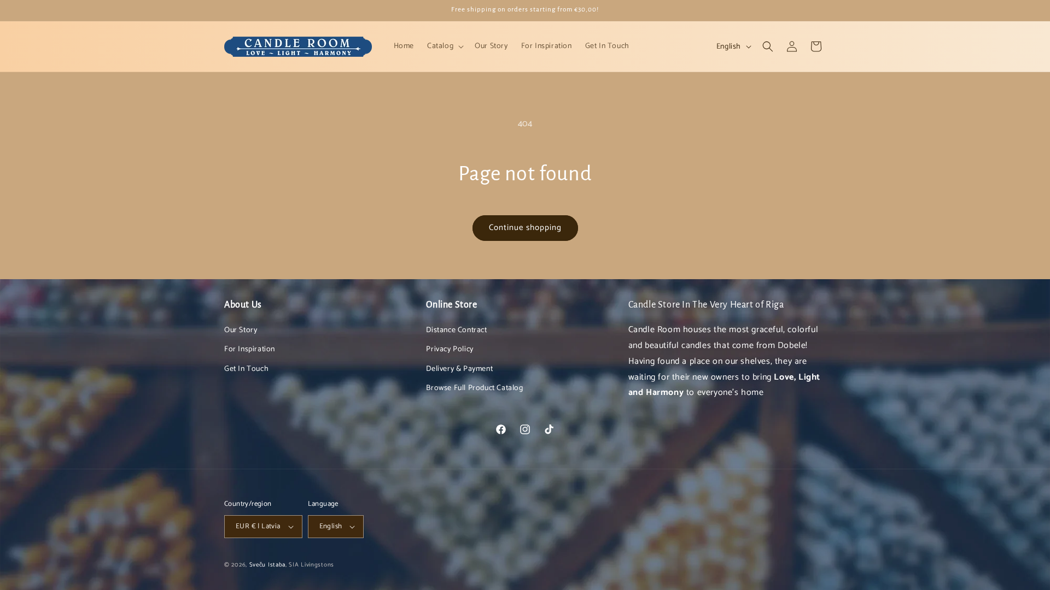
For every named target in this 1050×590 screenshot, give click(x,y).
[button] (444, 46)
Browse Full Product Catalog (474, 388)
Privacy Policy (449, 349)
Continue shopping (525, 227)
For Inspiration (249, 349)
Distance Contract (456, 330)
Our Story (240, 330)
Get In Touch (246, 369)
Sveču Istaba (267, 565)
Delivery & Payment (459, 369)
